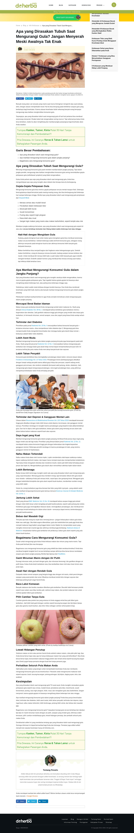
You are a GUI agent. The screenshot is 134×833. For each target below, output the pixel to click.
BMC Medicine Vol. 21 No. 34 (39, 501)
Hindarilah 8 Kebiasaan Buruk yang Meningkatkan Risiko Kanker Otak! (103, 31)
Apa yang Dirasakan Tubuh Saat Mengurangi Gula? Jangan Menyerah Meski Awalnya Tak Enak (50, 36)
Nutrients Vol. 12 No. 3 (45, 344)
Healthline (61, 554)
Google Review (32, 796)
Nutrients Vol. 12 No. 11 (72, 441)
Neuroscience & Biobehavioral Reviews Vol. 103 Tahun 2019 (47, 420)
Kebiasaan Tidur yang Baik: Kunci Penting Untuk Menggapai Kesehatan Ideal (104, 41)
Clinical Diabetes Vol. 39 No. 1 (31, 310)
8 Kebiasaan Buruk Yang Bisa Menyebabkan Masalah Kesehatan (103, 13)
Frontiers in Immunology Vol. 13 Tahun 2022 (31, 360)
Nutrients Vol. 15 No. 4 (39, 325)
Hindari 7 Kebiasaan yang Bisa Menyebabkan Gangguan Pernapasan (103, 58)
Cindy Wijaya (29, 49)
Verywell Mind (24, 198)
